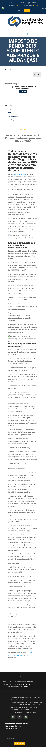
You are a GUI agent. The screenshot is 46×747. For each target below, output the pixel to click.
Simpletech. (24, 687)
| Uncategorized (12, 120)
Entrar (27, 11)
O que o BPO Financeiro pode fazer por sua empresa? (23, 87)
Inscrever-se (19, 743)
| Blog (9, 113)
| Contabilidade (12, 116)
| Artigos (10, 109)
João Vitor (23, 130)
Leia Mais (23, 92)
